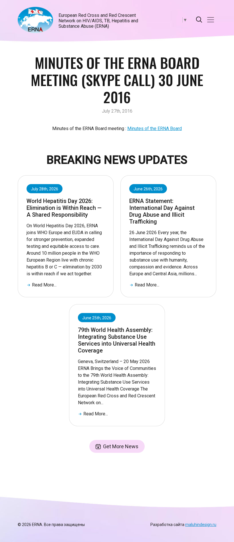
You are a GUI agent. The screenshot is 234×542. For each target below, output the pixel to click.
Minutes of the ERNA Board (154, 128)
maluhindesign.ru (200, 524)
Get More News (120, 446)
